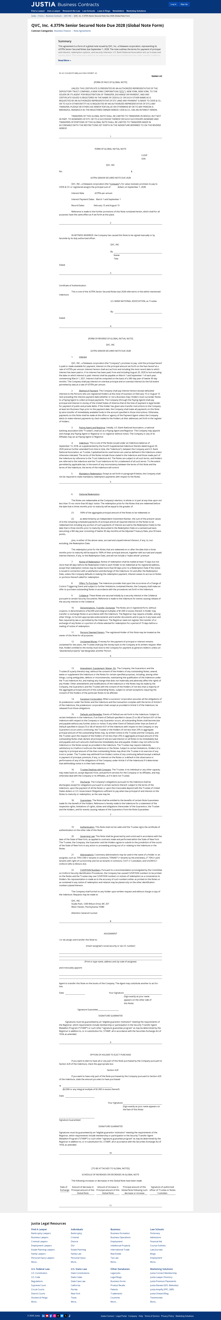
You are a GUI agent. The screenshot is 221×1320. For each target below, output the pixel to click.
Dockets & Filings (39, 1297)
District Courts (38, 1293)
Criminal (75, 1237)
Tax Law (114, 1257)
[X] (65, 1315)
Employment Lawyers (41, 1245)
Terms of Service (152, 1316)
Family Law (76, 1253)
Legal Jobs (115, 1273)
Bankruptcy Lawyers (41, 1233)
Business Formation (120, 1233)
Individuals (77, 1229)
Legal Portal (121, 1316)
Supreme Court (38, 1285)
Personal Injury (78, 1257)
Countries (115, 1297)
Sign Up (184, 4)
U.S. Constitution (39, 1273)
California (75, 1285)
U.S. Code (35, 1277)
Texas (74, 1297)
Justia (33, 16)
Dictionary (155, 1233)
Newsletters (118, 11)
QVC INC (67, 16)
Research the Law (71, 11)
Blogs (153, 1253)
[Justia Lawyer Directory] (69, 1315)
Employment (116, 1241)
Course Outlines (158, 1245)
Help (141, 1316)
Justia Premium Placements (163, 1281)
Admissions (155, 1237)
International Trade (119, 1249)
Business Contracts (54, 16)
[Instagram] (54, 1315)
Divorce (74, 1241)
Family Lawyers (38, 1253)
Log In (173, 4)
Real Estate (115, 1253)
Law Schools (88, 11)
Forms (41, 16)
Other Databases (120, 1268)
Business (115, 1229)
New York (75, 1293)
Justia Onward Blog (159, 1293)
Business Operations (120, 1237)
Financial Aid (156, 1241)
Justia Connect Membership (163, 1273)
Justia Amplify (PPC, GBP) (162, 1289)
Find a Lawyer (38, 11)
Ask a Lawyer (54, 11)
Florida (74, 1289)
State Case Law (78, 1281)
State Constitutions (80, 1273)
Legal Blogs (116, 1277)
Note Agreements (82, 30)
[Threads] (58, 1315)
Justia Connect (107, 1316)
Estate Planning (78, 1249)
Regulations (37, 1281)
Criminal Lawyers (39, 1241)
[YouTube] (47, 1315)
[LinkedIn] (43, 1315)
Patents (114, 1289)
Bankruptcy (76, 1233)
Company (132, 1316)
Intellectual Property (120, 1245)
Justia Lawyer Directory (161, 1277)
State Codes (76, 1277)
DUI (73, 1245)
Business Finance (62, 30)
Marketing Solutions (136, 11)
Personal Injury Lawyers (42, 1257)
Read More (63, 60)
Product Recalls (117, 1285)
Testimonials (156, 1297)
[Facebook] (50, 1315)
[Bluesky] (61, 1315)
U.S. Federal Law (40, 1268)
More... (34, 1262)
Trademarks (116, 1293)
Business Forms (118, 1281)
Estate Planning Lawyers (43, 1249)
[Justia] (43, 4)
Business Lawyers (39, 1237)
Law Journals (156, 1249)
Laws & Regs (103, 11)
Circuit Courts (37, 1289)
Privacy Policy (167, 1316)
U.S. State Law (79, 1268)
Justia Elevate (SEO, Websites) (164, 1285)
